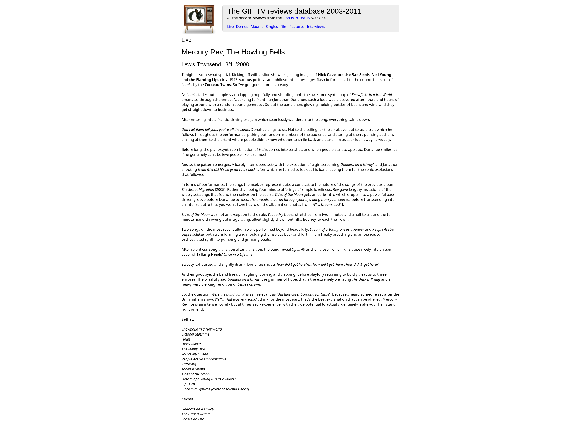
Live (230, 26)
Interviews (316, 26)
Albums (257, 26)
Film (283, 26)
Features (297, 26)
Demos (242, 26)
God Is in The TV (296, 17)
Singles (272, 26)
